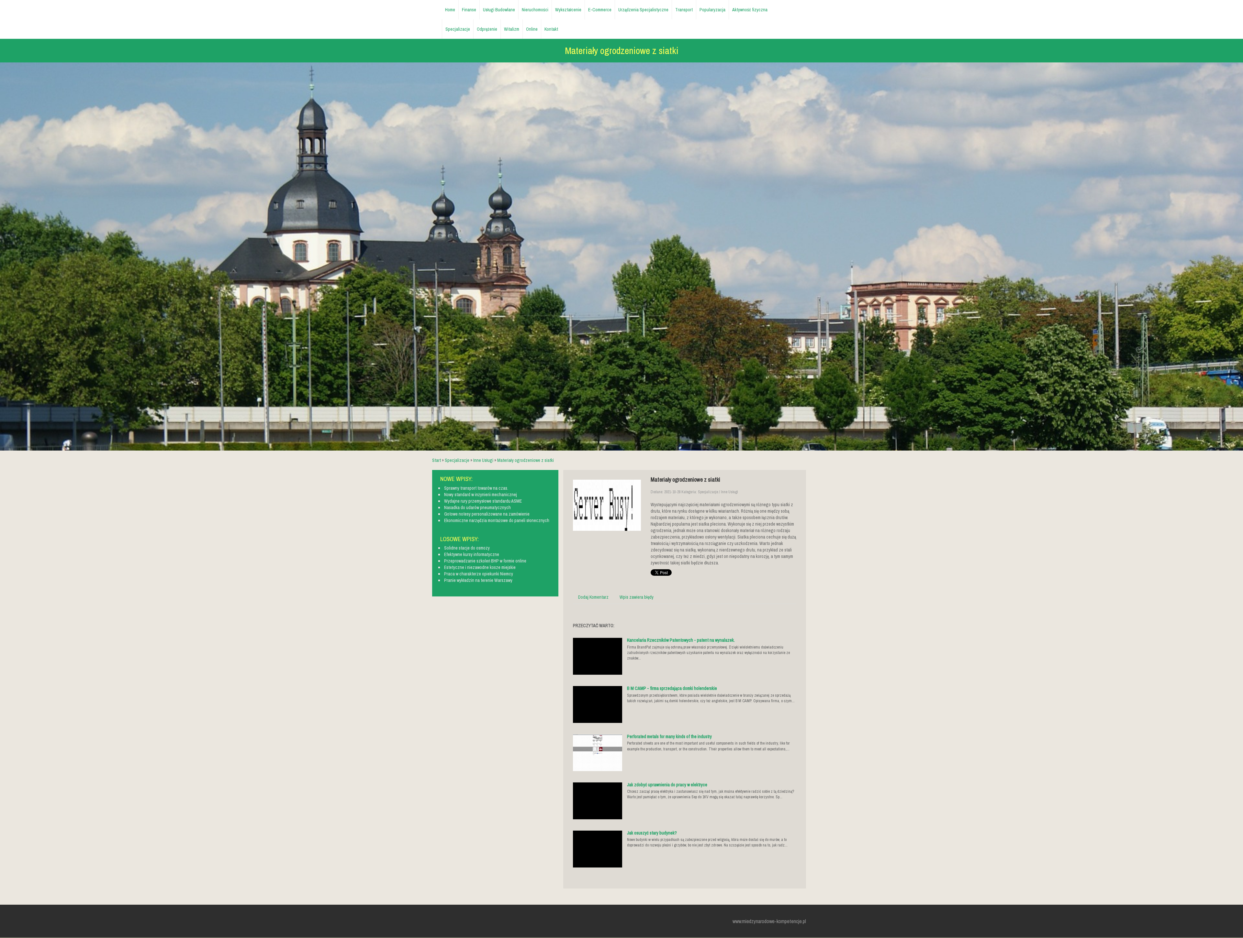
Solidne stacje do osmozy (467, 548)
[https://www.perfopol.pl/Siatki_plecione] (607, 504)
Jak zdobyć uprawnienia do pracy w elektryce (667, 785)
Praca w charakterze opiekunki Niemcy (478, 574)
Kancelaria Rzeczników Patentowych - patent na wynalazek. (681, 640)
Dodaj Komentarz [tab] (593, 597)
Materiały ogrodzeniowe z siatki (525, 460)
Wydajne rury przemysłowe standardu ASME (483, 501)
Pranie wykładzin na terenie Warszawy (478, 580)
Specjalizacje (457, 460)
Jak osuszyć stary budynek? (652, 833)
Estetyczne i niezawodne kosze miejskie (480, 567)
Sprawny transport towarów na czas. (476, 488)
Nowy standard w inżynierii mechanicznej (480, 494)
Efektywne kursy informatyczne (471, 554)
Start (436, 460)
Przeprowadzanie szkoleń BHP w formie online (485, 561)
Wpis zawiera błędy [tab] (637, 597)
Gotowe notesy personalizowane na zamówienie (487, 514)
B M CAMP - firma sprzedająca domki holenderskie (672, 688)
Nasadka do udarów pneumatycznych (477, 507)
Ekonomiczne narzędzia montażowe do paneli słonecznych (496, 520)
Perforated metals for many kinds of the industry (669, 736)
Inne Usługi (483, 460)
